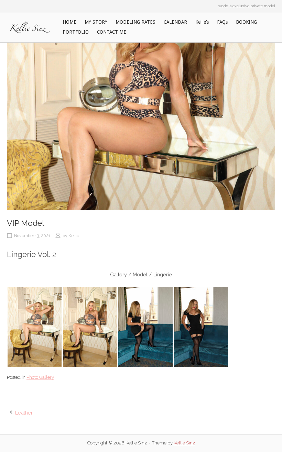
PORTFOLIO (76, 32)
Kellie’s (202, 22)
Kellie (73, 235)
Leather (24, 413)
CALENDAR (175, 22)
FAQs (222, 22)
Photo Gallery (40, 377)
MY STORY (96, 22)
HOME (69, 22)
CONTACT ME (111, 32)
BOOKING (246, 22)
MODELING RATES (135, 22)
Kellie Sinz (184, 442)
